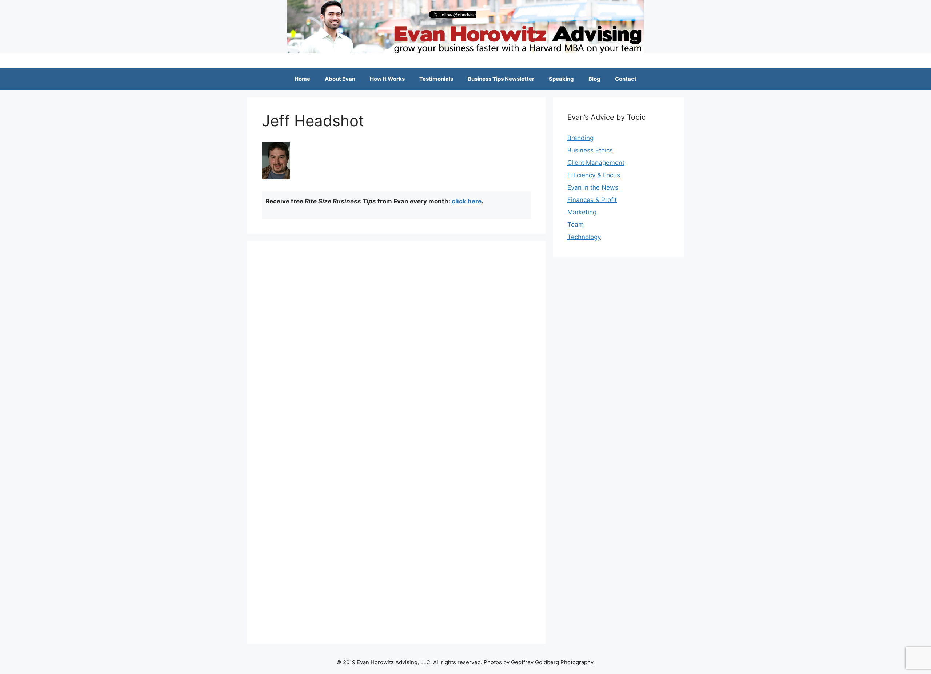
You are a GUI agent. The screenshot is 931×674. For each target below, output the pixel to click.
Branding (580, 138)
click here (467, 201)
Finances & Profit (592, 199)
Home (302, 78)
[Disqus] (396, 346)
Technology (584, 237)
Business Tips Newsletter (501, 78)
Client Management (595, 162)
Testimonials (436, 78)
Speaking (561, 78)
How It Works (387, 78)
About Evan (340, 78)
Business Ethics (590, 150)
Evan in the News (592, 187)
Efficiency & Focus (593, 175)
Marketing (581, 212)
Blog (594, 78)
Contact (625, 78)
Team (575, 224)
